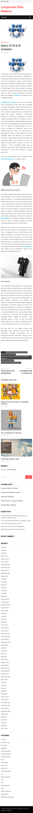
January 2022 (5, 562)
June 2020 (4, 590)
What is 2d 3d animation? (8, 360)
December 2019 (5, 605)
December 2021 (5, 565)
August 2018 (4, 645)
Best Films (4, 745)
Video (2, 788)
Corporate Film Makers (12, 9)
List (2, 774)
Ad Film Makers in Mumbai (8, 505)
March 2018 (4, 659)
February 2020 (5, 599)
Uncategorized (5, 785)
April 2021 (4, 587)
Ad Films (3, 739)
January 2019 (5, 631)
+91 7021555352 (11, 470)
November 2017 (5, 671)
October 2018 (5, 639)
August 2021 (4, 576)
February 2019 (5, 628)
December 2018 (5, 633)
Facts (2, 760)
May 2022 (3, 553)
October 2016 (5, 708)
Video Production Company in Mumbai (12, 501)
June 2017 (4, 685)
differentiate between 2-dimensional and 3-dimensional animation (15, 357)
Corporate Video (5, 757)
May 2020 (3, 593)
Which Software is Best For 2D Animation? (13, 529)
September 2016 (5, 711)
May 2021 (3, 585)
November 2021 (5, 567)
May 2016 (3, 722)
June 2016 (4, 720)
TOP (2, 783)
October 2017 (5, 674)
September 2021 (5, 573)
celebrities (4, 748)
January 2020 (5, 602)
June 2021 (4, 582)
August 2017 (4, 679)
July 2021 (3, 579)
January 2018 (5, 665)
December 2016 (5, 702)
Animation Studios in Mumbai (9, 488)
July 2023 (3, 547)
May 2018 (3, 654)
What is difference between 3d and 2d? (11, 362)
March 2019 (4, 625)
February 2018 (5, 662)
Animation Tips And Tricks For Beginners (12, 526)
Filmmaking (4, 762)
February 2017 (5, 697)
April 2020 (4, 596)
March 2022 (4, 556)
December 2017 (5, 668)
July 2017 (3, 682)
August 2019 (4, 610)
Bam (10, 810)
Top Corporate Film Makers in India (11, 523)
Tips (2, 780)
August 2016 (4, 714)
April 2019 (4, 622)
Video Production (6, 791)
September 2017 (5, 677)
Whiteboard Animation (7, 797)
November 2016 (5, 705)
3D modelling (5, 218)
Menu (5, 17)
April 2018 (4, 656)
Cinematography (5, 751)
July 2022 (3, 550)
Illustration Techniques (7, 496)
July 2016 (3, 717)
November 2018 (5, 636)
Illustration (4, 768)
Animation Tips (5, 42)
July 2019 (3, 613)
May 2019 (3, 619)
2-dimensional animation (13, 352)
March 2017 (4, 694)
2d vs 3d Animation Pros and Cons (11, 433)
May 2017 (3, 688)
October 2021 (5, 570)
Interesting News (6, 771)
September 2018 (5, 642)
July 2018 (3, 648)
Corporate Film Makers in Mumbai (10, 492)
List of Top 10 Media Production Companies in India (16, 521)
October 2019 (5, 608)
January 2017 (5, 700)
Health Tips (4, 765)
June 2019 (4, 616)
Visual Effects (5, 794)
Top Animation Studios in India (10, 459)
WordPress (4, 810)
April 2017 (4, 691)
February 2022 (5, 559)
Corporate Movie (6, 754)
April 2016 (4, 725)
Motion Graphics (5, 777)
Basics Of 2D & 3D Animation (8, 354)
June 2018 (4, 651)
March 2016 (4, 728)
